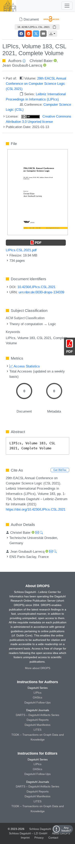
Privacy (39, 837)
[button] (52, 33)
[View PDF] (37, 192)
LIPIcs (37, 692)
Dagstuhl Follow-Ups (37, 702)
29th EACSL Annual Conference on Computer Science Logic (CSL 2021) (36, 83)
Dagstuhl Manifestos (37, 724)
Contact (53, 837)
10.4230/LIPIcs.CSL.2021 (36, 287)
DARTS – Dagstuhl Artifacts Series (37, 715)
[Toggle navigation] (67, 6)
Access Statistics (26, 366)
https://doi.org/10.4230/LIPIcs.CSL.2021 (35, 509)
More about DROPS (37, 668)
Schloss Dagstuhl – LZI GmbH (48, 829)
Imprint (25, 837)
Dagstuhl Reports (38, 719)
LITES (37, 729)
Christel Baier (41, 61)
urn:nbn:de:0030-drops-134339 (41, 292)
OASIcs (37, 697)
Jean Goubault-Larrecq (22, 65)
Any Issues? (66, 829)
